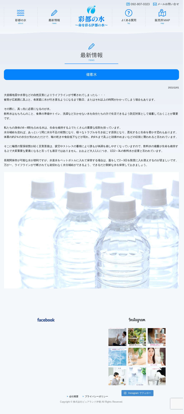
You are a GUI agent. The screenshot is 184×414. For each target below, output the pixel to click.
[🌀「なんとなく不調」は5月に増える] (117, 357)
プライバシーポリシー (96, 396)
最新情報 (54, 17)
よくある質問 (129, 17)
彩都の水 (21, 17)
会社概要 (73, 396)
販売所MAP (162, 17)
